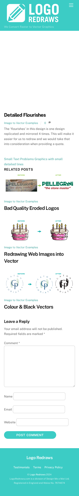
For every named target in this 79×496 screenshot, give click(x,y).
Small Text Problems (19, 159)
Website (10, 422)
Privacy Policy (53, 467)
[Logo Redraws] (33, 21)
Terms (37, 467)
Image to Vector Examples (21, 123)
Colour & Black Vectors (28, 307)
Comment (12, 343)
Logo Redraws (37, 474)
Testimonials (21, 467)
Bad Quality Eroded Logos (31, 208)
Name (8, 396)
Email (8, 409)
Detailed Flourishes (25, 115)
